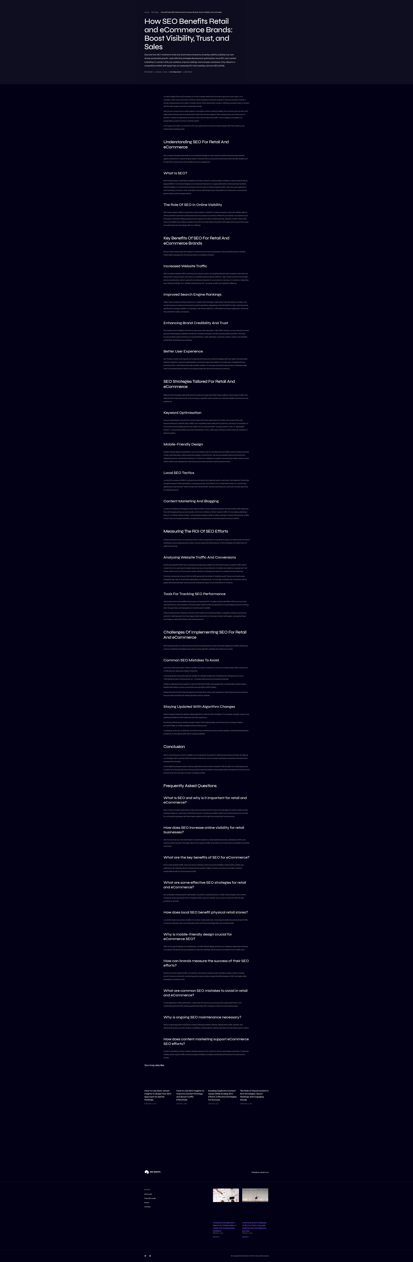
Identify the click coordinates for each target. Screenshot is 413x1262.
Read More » (216, 1237)
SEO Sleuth (148, 72)
